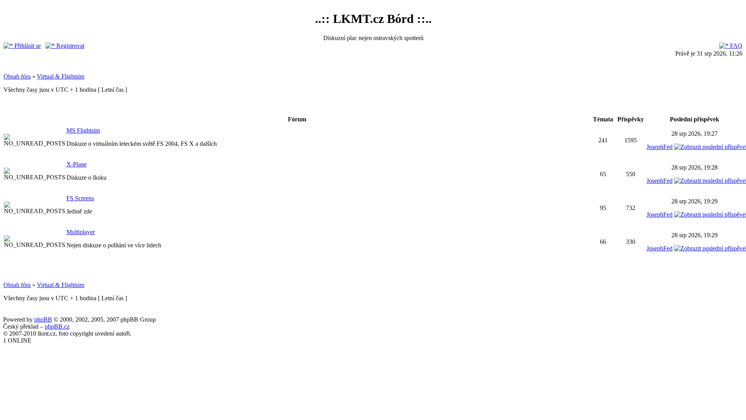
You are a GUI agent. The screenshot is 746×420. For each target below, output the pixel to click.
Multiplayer (80, 232)
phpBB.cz (57, 326)
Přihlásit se (27, 45)
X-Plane (76, 164)
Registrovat (69, 45)
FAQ (736, 45)
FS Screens (80, 198)
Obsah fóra (17, 76)
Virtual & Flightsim (60, 76)
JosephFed (660, 147)
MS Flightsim (83, 130)
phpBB (43, 319)
